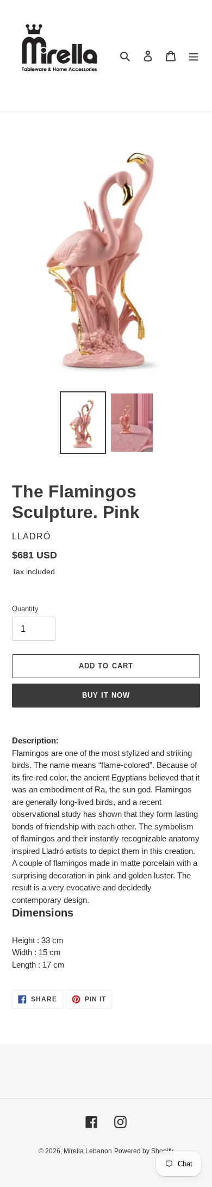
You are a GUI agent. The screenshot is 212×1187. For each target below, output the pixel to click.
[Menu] (193, 55)
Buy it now (106, 695)
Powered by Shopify (143, 1151)
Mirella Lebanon (88, 1151)
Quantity (25, 609)
